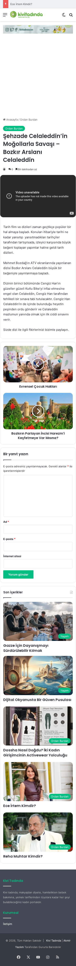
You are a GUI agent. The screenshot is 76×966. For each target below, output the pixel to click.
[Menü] (5, 16)
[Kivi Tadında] (26, 14)
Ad (6, 521)
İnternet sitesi (12, 556)
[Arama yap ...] (71, 16)
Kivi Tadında (53, 940)
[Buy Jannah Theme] (38, 29)
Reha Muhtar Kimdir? (23, 856)
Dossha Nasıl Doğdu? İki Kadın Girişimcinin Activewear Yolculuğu (35, 753)
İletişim (7, 924)
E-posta (9, 539)
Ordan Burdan (28, 119)
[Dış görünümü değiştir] (64, 16)
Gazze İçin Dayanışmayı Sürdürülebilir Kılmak (25, 648)
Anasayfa (11, 119)
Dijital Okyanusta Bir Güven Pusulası (37, 699)
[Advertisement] (38, 78)
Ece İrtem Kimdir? (21, 4)
